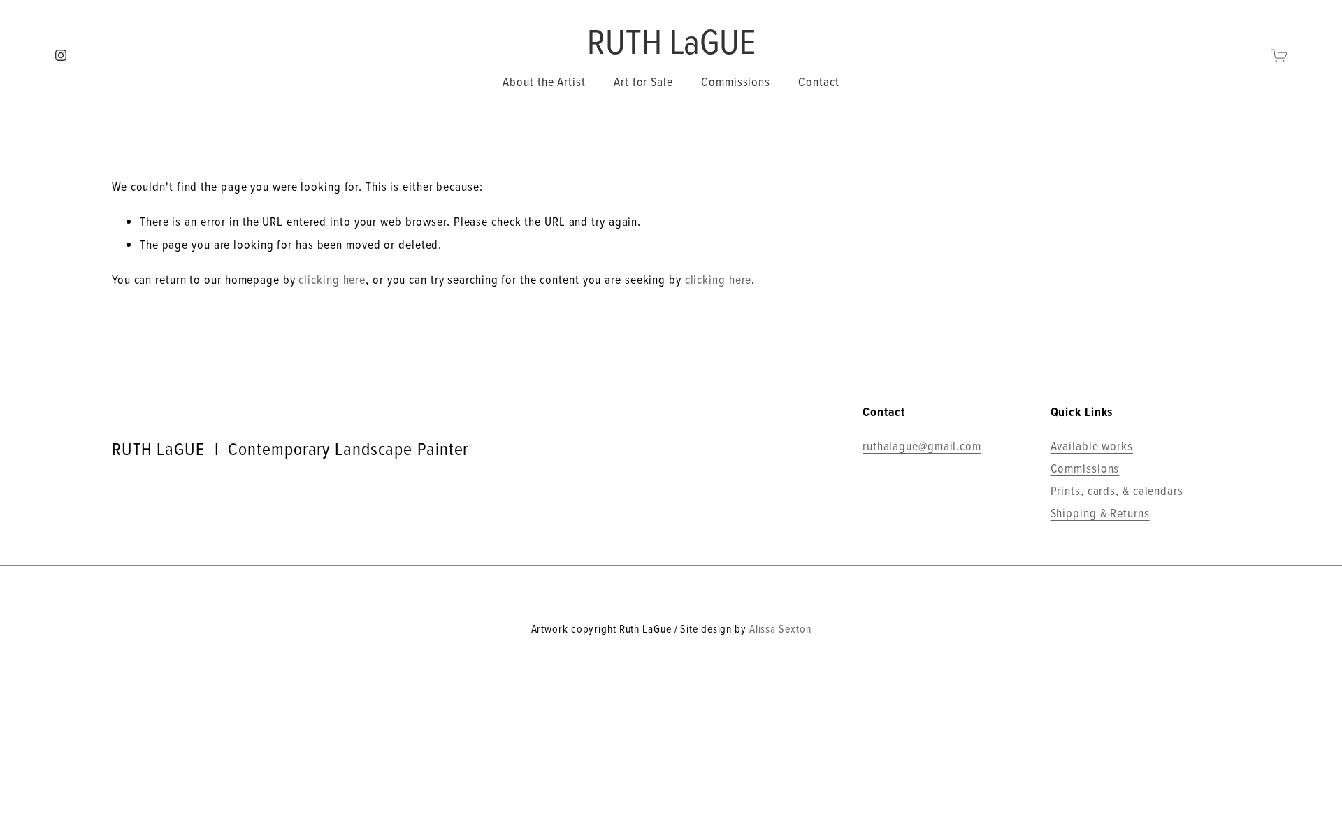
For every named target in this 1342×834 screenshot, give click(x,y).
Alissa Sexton (780, 628)
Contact (818, 81)
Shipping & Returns (1100, 513)
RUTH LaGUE (671, 40)
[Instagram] (61, 55)
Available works (1092, 445)
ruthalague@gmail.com (922, 445)
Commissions (735, 81)
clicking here (332, 279)
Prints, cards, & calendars (1117, 490)
